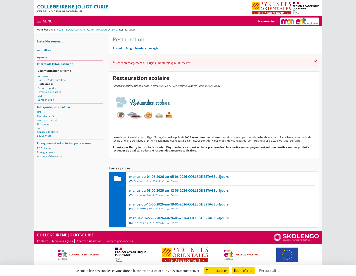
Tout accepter (216, 270)
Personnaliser (270, 270)
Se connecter (266, 21)
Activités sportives (48, 88)
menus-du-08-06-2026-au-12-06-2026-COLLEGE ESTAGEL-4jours (179, 190)
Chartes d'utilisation (89, 241)
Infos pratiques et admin (53, 107)
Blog (129, 48)
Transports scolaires (48, 120)
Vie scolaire (44, 76)
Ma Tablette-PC (46, 116)
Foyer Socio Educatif (49, 92)
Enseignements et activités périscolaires (64, 143)
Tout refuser (243, 270)
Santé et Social (46, 99)
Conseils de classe (47, 132)
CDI (40, 95)
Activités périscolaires (49, 156)
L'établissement (75, 29)
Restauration (46, 84)
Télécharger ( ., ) (149, 181)
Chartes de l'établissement (55, 64)
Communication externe (102, 29)
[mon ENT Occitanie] (299, 21)
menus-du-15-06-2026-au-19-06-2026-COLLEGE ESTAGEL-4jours (179, 204)
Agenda (42, 57)
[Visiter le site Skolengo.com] (296, 240)
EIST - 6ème (44, 148)
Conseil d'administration (52, 80)
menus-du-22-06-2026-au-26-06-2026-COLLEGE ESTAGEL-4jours (179, 218)
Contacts (42, 241)
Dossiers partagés (146, 48)
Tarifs (40, 128)
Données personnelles (119, 241)
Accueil (60, 29)
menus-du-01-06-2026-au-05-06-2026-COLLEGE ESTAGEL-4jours (179, 176)
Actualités (44, 50)
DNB (39, 112)
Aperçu (172, 180)
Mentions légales (62, 241)
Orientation (43, 124)
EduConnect (44, 135)
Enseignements (46, 152)
